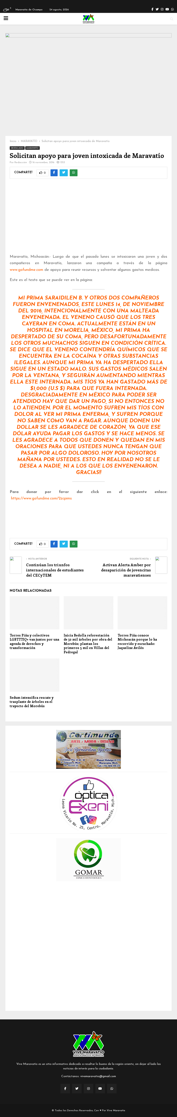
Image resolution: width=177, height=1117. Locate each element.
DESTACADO (17, 148)
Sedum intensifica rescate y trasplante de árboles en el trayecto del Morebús (32, 701)
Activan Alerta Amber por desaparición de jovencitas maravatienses (126, 570)
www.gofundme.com (26, 270)
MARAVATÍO (32, 148)
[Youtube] (100, 1088)
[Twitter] (77, 1088)
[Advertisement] (88, 219)
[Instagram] (88, 1088)
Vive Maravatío (116, 1110)
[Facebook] (65, 1088)
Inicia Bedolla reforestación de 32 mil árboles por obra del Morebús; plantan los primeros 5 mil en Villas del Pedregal (88, 643)
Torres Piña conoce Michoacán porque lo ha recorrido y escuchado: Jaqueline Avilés (137, 641)
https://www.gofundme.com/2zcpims (41, 499)
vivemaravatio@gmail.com (98, 1076)
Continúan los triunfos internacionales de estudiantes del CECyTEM (55, 570)
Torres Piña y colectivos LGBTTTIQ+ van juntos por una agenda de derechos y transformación (34, 641)
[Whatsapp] (112, 1088)
